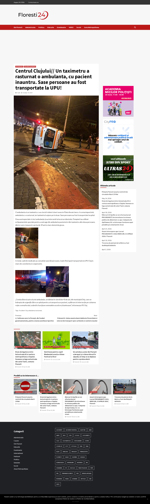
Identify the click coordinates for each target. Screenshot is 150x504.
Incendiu (80, 462)
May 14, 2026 (26, 404)
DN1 (81, 446)
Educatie (50, 27)
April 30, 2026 (27, 367)
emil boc (65, 451)
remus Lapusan (86, 473)
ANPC (58, 435)
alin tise (82, 430)
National (17, 456)
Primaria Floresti (67, 473)
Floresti (59, 457)
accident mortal (71, 430)
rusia (67, 478)
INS (87, 462)
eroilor (74, 451)
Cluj (57, 440)
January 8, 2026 (84, 362)
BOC (64, 435)
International (18, 453)
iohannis (59, 468)
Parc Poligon (82, 468)
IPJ (66, 468)
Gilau (67, 457)
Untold (83, 478)
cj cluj (77, 435)
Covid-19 (59, 446)
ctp (66, 446)
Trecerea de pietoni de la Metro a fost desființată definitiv (115, 244)
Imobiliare (70, 462)
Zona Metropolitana (91, 27)
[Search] (135, 27)
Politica (41, 27)
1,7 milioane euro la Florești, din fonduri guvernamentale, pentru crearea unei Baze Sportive (34, 318)
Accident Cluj (23, 310)
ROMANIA (59, 478)
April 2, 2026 (125, 404)
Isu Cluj (72, 468)
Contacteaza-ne (33, 2)
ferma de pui (84, 451)
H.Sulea (82, 457)
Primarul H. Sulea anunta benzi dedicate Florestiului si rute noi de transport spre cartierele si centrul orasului (77, 318)
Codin (18, 93)
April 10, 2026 (101, 406)
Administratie (30, 27)
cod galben (78, 440)
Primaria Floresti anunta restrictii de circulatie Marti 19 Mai (115, 193)
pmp (92, 468)
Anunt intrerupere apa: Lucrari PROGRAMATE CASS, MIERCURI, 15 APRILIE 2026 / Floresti (117, 234)
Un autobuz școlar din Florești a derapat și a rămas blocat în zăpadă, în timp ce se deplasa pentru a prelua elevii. (85, 355)
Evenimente (61, 27)
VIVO (57, 484)
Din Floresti (18, 27)
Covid (87, 440)
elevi (57, 451)
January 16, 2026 (56, 359)
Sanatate (17, 463)
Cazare (16, 441)
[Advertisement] (75, 45)
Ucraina (74, 478)
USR (90, 478)
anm (90, 430)
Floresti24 (19, 367)
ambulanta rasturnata (35, 310)
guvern (74, 457)
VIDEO (71, 27)
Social (78, 27)
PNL (57, 473)
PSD (77, 473)
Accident (59, 430)
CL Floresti (86, 435)
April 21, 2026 (76, 416)
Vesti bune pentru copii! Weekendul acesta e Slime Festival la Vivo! (54, 354)
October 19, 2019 (27, 93)
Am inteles (75, 501)
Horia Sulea (60, 462)
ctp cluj (74, 446)
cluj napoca (67, 440)
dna (87, 446)
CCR (70, 435)
